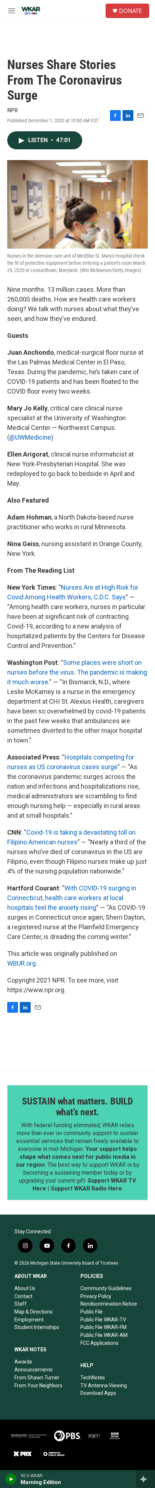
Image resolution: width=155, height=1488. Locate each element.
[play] (10, 1479)
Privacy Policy (95, 1296)
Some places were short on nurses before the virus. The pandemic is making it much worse (77, 672)
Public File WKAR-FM (103, 1327)
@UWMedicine (30, 437)
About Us (24, 1288)
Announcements (33, 1370)
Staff (20, 1304)
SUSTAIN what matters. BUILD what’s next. (77, 1106)
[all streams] (145, 1479)
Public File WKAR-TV (103, 1320)
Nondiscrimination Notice (108, 1304)
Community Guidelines (106, 1288)
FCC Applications (99, 1343)
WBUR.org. (22, 963)
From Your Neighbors (38, 1385)
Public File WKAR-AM (104, 1335)
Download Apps (98, 1393)
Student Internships (36, 1327)
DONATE (130, 11)
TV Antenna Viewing (103, 1385)
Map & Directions (33, 1312)
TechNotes (92, 1377)
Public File (91, 1312)
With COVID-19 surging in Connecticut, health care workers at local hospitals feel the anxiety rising (71, 897)
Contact (23, 1296)
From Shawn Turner (36, 1377)
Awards (23, 1362)
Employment (29, 1320)
